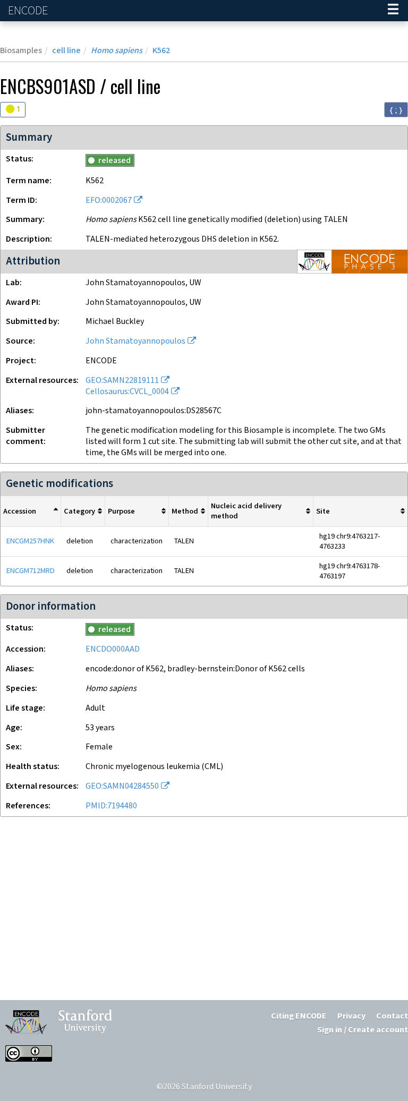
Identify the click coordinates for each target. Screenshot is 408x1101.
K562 (161, 50)
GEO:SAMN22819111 (122, 380)
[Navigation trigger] (393, 10)
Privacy (351, 1016)
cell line (66, 50)
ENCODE (29, 11)
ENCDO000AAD (113, 649)
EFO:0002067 (109, 200)
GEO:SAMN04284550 (122, 786)
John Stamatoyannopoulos (135, 341)
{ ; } (396, 110)
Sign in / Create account (362, 1030)
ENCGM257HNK (30, 541)
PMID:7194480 (111, 806)
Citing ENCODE (299, 1016)
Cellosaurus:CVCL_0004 (127, 391)
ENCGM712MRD (30, 571)
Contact (392, 1016)
